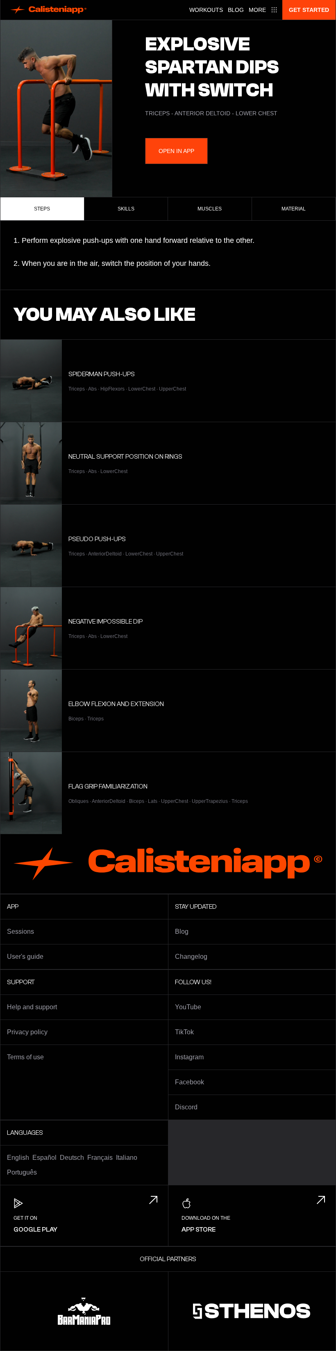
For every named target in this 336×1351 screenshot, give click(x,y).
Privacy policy (27, 1032)
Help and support (32, 1007)
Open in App (176, 151)
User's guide (25, 956)
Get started (309, 10)
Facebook (189, 1082)
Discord (186, 1107)
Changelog (191, 956)
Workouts (206, 10)
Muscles (210, 209)
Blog (236, 10)
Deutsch (72, 1157)
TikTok (184, 1032)
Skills (126, 209)
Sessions (20, 931)
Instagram (189, 1057)
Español (44, 1157)
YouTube (188, 1007)
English (18, 1157)
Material (294, 209)
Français (100, 1157)
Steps (42, 209)
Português (22, 1172)
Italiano (126, 1157)
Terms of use (25, 1057)
